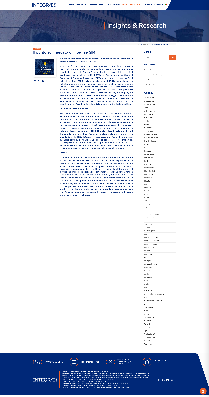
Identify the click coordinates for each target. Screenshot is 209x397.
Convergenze (149, 131)
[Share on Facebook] (38, 81)
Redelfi (147, 281)
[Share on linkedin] (42, 81)
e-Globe (147, 148)
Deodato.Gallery (150, 134)
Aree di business (95, 4)
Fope (146, 184)
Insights (145, 44)
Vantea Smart (149, 334)
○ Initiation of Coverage (153, 75)
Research (147, 70)
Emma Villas (149, 154)
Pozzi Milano (149, 271)
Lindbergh (148, 234)
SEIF (146, 304)
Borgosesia (148, 114)
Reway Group (149, 291)
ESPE (146, 161)
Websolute (148, 344)
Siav (146, 311)
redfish (147, 284)
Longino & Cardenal (151, 241)
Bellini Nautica (149, 111)
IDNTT (146, 207)
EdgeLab (147, 151)
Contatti (158, 4)
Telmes (147, 327)
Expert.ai (147, 164)
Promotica (148, 277)
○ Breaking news (150, 85)
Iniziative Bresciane (151, 214)
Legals (147, 4)
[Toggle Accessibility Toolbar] (203, 391)
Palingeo (147, 261)
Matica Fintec (149, 247)
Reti (145, 287)
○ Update (147, 80)
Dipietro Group (150, 141)
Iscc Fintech (148, 224)
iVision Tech (149, 227)
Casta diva (148, 118)
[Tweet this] (34, 81)
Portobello (148, 267)
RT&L (146, 297)
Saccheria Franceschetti (153, 301)
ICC (145, 201)
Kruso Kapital (149, 231)
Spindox (147, 321)
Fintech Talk (148, 177)
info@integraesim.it (90, 362)
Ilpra (146, 211)
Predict (147, 274)
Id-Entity (147, 204)
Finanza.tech (149, 174)
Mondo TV (148, 254)
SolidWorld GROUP (151, 317)
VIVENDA (148, 341)
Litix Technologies (151, 237)
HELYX (146, 197)
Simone (147, 314)
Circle (146, 121)
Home (71, 4)
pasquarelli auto (150, 264)
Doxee (146, 144)
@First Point (149, 98)
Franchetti (148, 187)
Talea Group (148, 324)
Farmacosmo (149, 167)
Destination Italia (151, 138)
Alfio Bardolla (149, 104)
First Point (148, 181)
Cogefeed (148, 124)
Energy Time (149, 157)
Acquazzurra (149, 101)
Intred (146, 221)
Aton (146, 108)
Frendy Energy (149, 191)
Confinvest (148, 128)
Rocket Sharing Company (154, 294)
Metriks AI (148, 251)
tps (145, 331)
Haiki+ (146, 194)
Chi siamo (80, 4)
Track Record (113, 4)
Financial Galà (149, 171)
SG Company (149, 307)
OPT (145, 257)
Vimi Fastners (149, 337)
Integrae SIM (149, 217)
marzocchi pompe (151, 244)
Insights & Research (131, 4)
